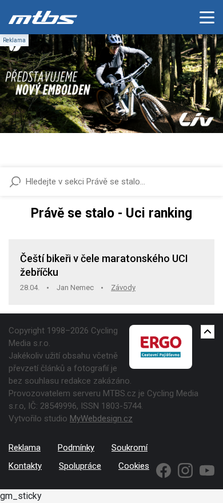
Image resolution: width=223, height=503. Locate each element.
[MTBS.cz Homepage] (43, 17)
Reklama (25, 447)
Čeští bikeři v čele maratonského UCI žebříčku (104, 265)
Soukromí (130, 447)
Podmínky (76, 447)
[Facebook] (163, 470)
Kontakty (25, 466)
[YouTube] (207, 470)
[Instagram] (185, 470)
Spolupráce (80, 466)
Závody (123, 287)
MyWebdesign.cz (101, 418)
